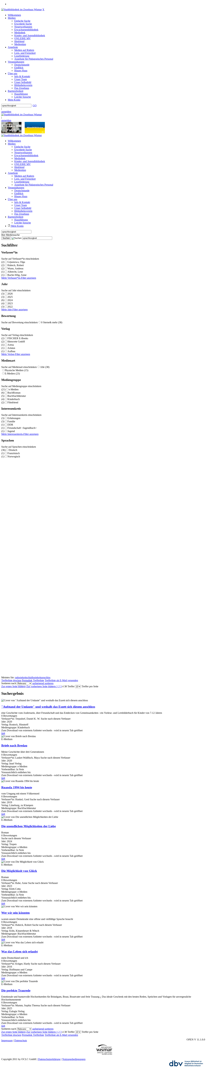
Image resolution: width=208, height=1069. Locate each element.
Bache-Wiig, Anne (16, 275)
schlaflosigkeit (33, 677)
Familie (11, 421)
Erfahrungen (13, 418)
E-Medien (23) (12, 373)
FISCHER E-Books (17, 338)
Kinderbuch (13, 399)
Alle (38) (44, 367)
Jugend (11, 431)
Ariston (11, 348)
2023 (10, 303)
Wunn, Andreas (15, 268)
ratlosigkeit (20, 677)
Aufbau (11, 351)
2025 (10, 297)
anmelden (6, 111)
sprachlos (45, 677)
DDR (10, 424)
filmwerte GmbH (16, 341)
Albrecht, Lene (15, 271)
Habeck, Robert (15, 265)
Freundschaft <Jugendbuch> (22, 428)
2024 (10, 300)
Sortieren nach (8, 683)
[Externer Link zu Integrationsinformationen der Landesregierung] (35, 132)
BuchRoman (13, 392)
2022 (10, 306)
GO (35, 105)
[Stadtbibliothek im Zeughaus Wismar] (21, 9)
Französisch (13, 453)
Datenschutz (20, 1040)
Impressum (7, 1040)
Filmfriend (12, 402)
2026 (10, 293)
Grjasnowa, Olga (16, 262)
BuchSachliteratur (16, 396)
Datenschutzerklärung (49, 1059)
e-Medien (14, 389)
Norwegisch (13, 456)
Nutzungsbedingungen (73, 1059)
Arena (10, 344)
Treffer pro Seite (90, 686)
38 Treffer (69, 686)
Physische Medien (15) (16, 370)
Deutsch (13, 450)
